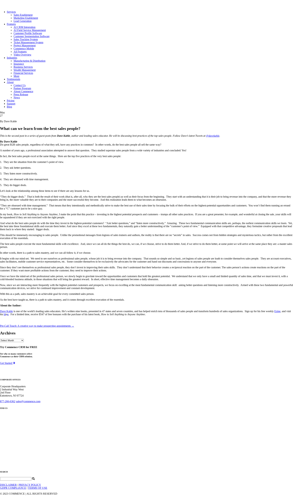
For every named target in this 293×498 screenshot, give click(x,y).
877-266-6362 (7, 401)
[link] (11, 11)
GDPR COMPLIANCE (13, 487)
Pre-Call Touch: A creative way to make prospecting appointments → (37, 325)
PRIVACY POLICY (30, 484)
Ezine (277, 311)
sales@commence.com (28, 401)
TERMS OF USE (37, 487)
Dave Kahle (6, 311)
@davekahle (212, 135)
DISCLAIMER (8, 484)
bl (5, 314)
